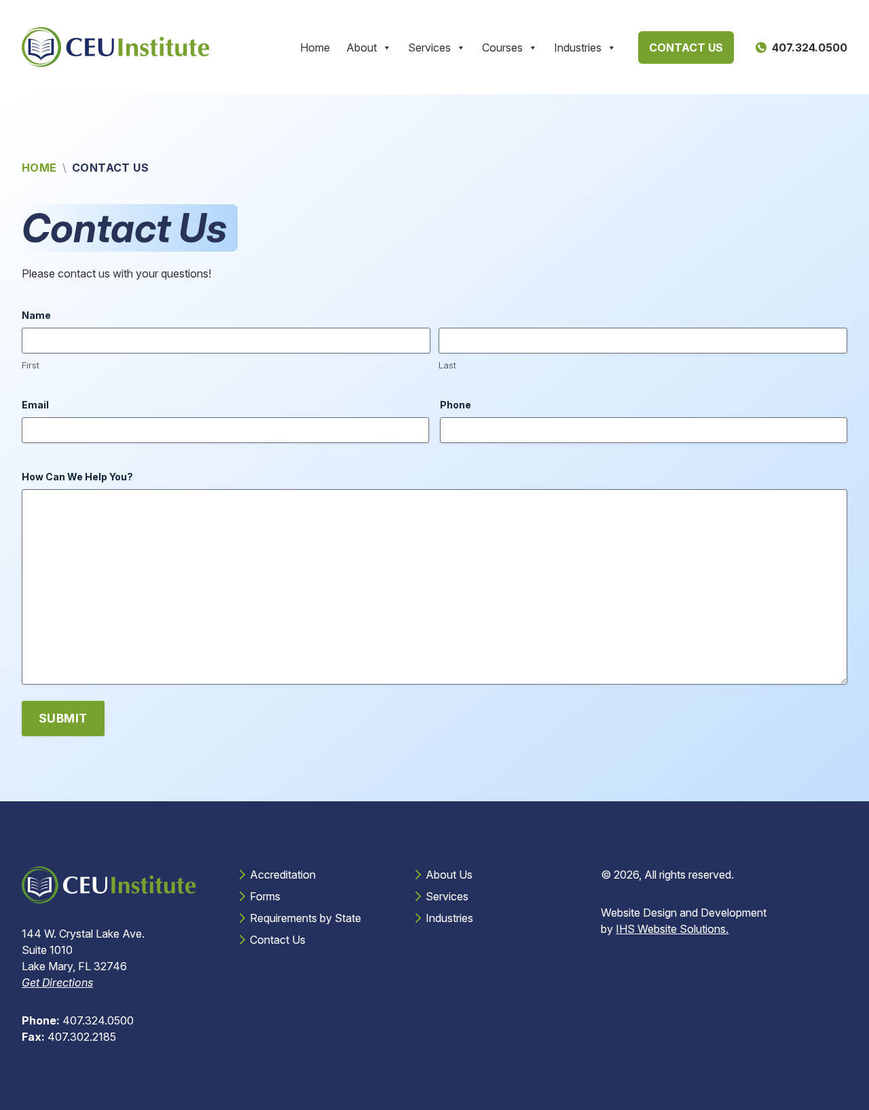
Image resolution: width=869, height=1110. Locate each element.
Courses (502, 47)
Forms (265, 896)
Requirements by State (305, 918)
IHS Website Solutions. (672, 929)
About (361, 47)
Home (315, 47)
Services (429, 47)
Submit (63, 718)
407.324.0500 (78, 1020)
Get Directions (57, 982)
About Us (449, 874)
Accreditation (283, 874)
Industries (578, 47)
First (30, 365)
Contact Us (686, 47)
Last (447, 365)
